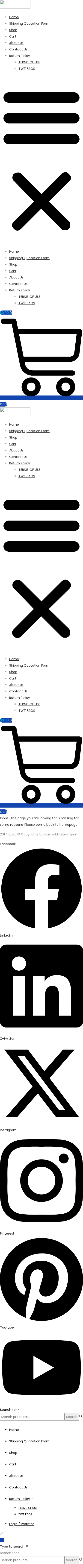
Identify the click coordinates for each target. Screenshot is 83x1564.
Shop (13, 30)
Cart (12, 36)
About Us (16, 43)
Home (14, 17)
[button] (41, 160)
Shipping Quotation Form (29, 23)
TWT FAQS (26, 68)
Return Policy (19, 55)
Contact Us (18, 49)
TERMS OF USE (29, 62)
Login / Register (21, 1524)
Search (71, 1417)
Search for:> (9, 1409)
